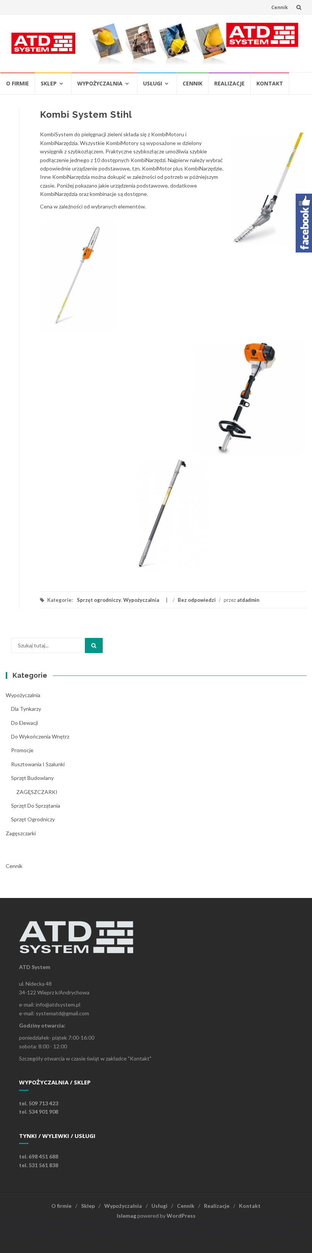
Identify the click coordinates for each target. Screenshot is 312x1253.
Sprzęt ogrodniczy (99, 600)
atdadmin (248, 600)
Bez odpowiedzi (197, 600)
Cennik (279, 7)
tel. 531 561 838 (38, 1165)
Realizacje (229, 83)
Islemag (126, 1215)
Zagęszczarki (21, 833)
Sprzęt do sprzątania (35, 805)
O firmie (17, 83)
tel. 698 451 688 (38, 1156)
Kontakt (269, 83)
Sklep (49, 83)
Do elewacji (24, 723)
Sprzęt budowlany (32, 778)
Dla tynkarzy (26, 708)
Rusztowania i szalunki (38, 764)
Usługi (152, 83)
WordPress (181, 1215)
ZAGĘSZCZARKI (36, 792)
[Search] (94, 645)
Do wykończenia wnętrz (40, 736)
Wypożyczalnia (100, 83)
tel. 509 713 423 (38, 1103)
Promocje (22, 750)
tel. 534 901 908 (38, 1111)
